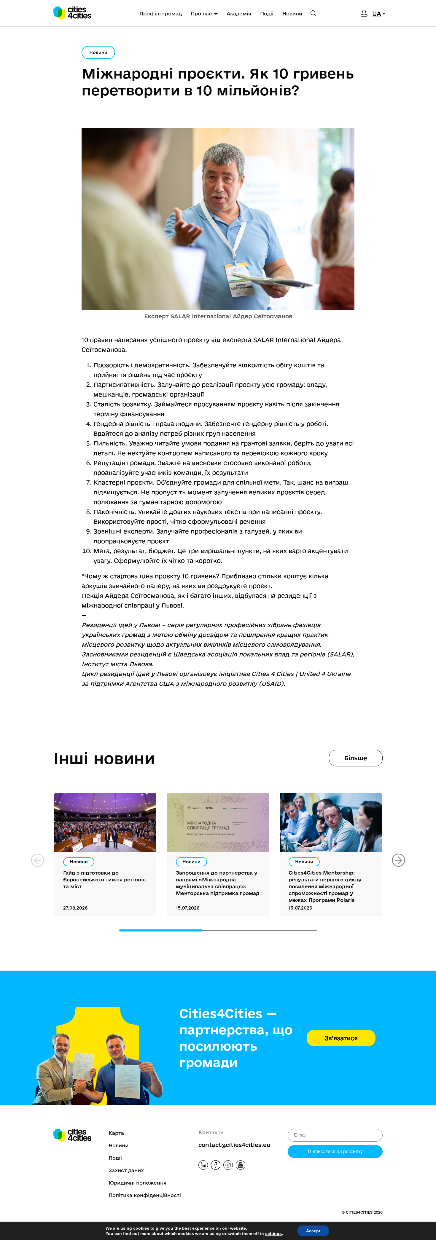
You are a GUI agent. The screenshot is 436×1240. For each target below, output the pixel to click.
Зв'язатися (341, 1038)
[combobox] (379, 13)
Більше (355, 758)
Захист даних (126, 1170)
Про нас (201, 13)
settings (273, 1233)
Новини (292, 13)
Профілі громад (160, 13)
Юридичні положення (137, 1182)
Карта (116, 1133)
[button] (398, 860)
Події (266, 13)
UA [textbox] (376, 13)
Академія (239, 13)
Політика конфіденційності (145, 1195)
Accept (313, 1230)
